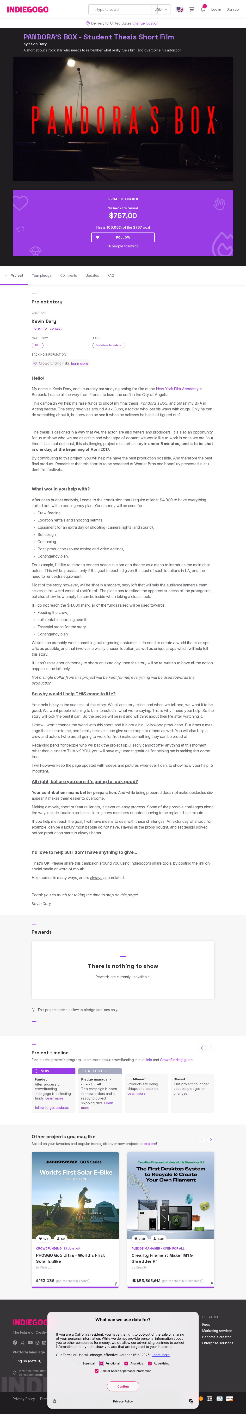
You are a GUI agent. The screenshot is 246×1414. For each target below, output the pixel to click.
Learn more (54, 1098)
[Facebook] (15, 1342)
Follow (123, 237)
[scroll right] (210, 1139)
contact (56, 328)
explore (150, 1144)
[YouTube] (30, 1342)
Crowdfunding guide (176, 1060)
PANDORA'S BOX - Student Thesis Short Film (99, 37)
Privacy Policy (24, 1399)
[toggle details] (118, 1286)
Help (148, 1060)
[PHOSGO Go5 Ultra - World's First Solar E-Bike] (75, 1195)
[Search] (94, 9)
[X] (22, 1342)
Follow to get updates (52, 1108)
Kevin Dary (37, 44)
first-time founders (108, 345)
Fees (206, 1324)
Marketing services (217, 1331)
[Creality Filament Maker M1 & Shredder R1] (170, 1195)
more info (39, 328)
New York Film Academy (177, 388)
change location (145, 23)
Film (37, 345)
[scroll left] (202, 1048)
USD (158, 9)
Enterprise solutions (217, 1343)
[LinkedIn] (44, 1342)
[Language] (180, 9)
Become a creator (216, 1337)
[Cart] (191, 9)
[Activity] (203, 9)
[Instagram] (37, 1342)
